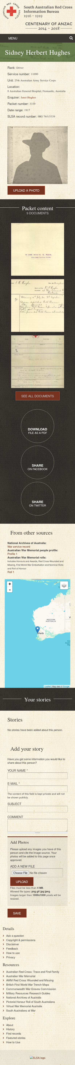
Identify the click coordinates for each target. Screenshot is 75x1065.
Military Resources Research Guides (28, 993)
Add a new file (22, 866)
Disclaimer (12, 944)
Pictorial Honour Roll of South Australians (30, 1002)
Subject (14, 803)
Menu (12, 38)
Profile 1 (12, 554)
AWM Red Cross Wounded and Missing (30, 980)
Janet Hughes (28, 97)
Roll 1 (10, 572)
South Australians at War (20, 1010)
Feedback (12, 948)
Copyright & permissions (20, 940)
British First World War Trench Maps (27, 984)
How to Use (13, 1042)
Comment (15, 816)
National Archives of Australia (23, 997)
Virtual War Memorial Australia (24, 1006)
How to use (13, 953)
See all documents (37, 396)
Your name (17, 770)
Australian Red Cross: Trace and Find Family (32, 972)
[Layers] (64, 585)
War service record (18, 546)
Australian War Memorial (20, 976)
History (10, 1029)
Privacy (10, 957)
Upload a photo (26, 190)
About (9, 1025)
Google (66, 686)
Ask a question (15, 935)
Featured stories (15, 1038)
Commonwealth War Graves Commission (31, 989)
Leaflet (48, 686)
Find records (13, 1033)
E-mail (13, 783)
